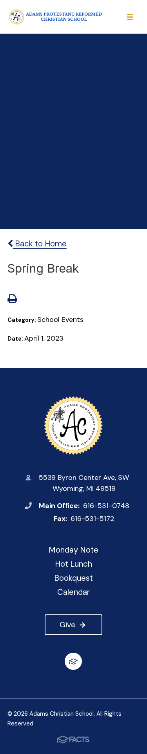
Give (68, 624)
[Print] (12, 299)
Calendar (73, 592)
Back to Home (40, 244)
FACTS (73, 661)
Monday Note (73, 550)
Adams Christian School (73, 425)
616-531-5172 (92, 518)
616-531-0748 (106, 505)
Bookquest (73, 578)
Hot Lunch (73, 564)
